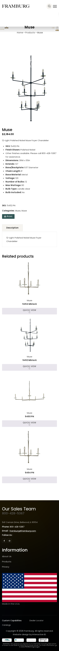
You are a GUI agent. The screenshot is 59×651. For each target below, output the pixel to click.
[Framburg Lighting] (16, 6)
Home (19, 32)
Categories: (8, 210)
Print (9, 216)
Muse (18, 210)
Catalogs (6, 625)
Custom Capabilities (12, 620)
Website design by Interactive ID (29, 634)
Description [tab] (12, 227)
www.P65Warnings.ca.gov (30, 647)
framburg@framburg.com (23, 530)
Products (6, 561)
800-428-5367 (13, 513)
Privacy (5, 566)
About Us (6, 556)
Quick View (29, 310)
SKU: (4, 205)
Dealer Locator (36, 620)
